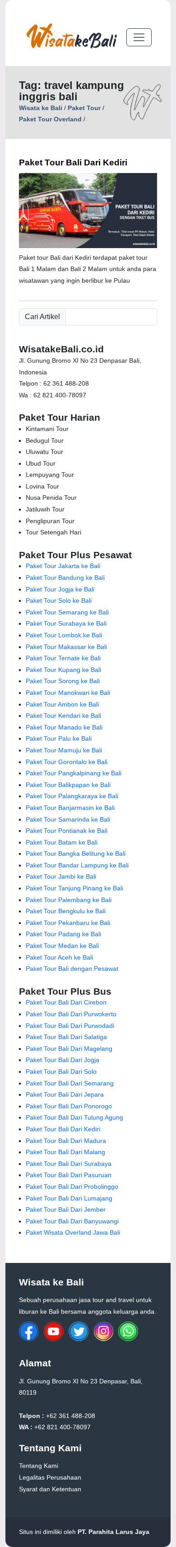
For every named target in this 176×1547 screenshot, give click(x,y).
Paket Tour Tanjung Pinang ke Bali (74, 888)
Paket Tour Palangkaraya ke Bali (72, 796)
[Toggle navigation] (139, 37)
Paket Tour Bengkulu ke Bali (66, 911)
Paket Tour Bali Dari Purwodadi (70, 1025)
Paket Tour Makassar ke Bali (66, 646)
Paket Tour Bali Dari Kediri (73, 162)
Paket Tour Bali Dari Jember (66, 1209)
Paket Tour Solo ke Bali (59, 600)
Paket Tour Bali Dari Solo (61, 1071)
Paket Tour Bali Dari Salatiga (66, 1036)
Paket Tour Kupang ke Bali (63, 669)
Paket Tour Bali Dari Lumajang (69, 1198)
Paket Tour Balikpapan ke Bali (68, 784)
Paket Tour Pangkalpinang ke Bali (73, 773)
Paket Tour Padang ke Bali (63, 934)
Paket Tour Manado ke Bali (64, 727)
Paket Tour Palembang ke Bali (68, 899)
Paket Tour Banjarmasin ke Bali (70, 807)
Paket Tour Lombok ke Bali (64, 635)
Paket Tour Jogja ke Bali (60, 589)
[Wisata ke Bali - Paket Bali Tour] (71, 37)
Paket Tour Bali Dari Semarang (70, 1083)
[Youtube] (54, 1339)
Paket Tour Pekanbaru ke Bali (68, 922)
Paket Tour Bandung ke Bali (65, 577)
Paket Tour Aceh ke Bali (59, 957)
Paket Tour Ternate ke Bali (63, 658)
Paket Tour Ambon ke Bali (62, 704)
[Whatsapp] (128, 1339)
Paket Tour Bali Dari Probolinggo (72, 1186)
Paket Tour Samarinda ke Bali (68, 819)
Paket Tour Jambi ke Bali (61, 876)
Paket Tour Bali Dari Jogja (62, 1059)
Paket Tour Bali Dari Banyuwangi (72, 1221)
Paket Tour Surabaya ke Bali (66, 623)
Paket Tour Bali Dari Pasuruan (68, 1174)
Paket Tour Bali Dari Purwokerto (71, 1014)
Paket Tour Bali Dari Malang (65, 1152)
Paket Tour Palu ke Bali (59, 738)
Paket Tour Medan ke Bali (62, 945)
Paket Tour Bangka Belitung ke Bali (75, 853)
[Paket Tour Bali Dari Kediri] (88, 245)
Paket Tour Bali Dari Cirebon (66, 1002)
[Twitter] (78, 1339)
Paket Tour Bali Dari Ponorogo (69, 1106)
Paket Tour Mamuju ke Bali (64, 750)
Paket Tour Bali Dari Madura (66, 1140)
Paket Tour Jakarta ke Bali (63, 565)
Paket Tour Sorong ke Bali (63, 681)
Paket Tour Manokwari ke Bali (68, 692)
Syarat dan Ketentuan (50, 1489)
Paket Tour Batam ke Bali (61, 842)
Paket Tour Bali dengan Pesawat (72, 968)
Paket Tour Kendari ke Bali (63, 715)
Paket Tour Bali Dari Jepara (65, 1094)
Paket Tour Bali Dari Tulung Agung (74, 1117)
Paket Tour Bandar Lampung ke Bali (77, 865)
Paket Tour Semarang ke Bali (67, 612)
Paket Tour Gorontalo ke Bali (66, 761)
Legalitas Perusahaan (50, 1477)
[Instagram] (103, 1339)
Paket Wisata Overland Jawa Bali (73, 1232)
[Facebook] (29, 1339)
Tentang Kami (38, 1465)
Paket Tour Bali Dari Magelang (69, 1048)
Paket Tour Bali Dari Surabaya (68, 1163)
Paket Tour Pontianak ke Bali (66, 830)
